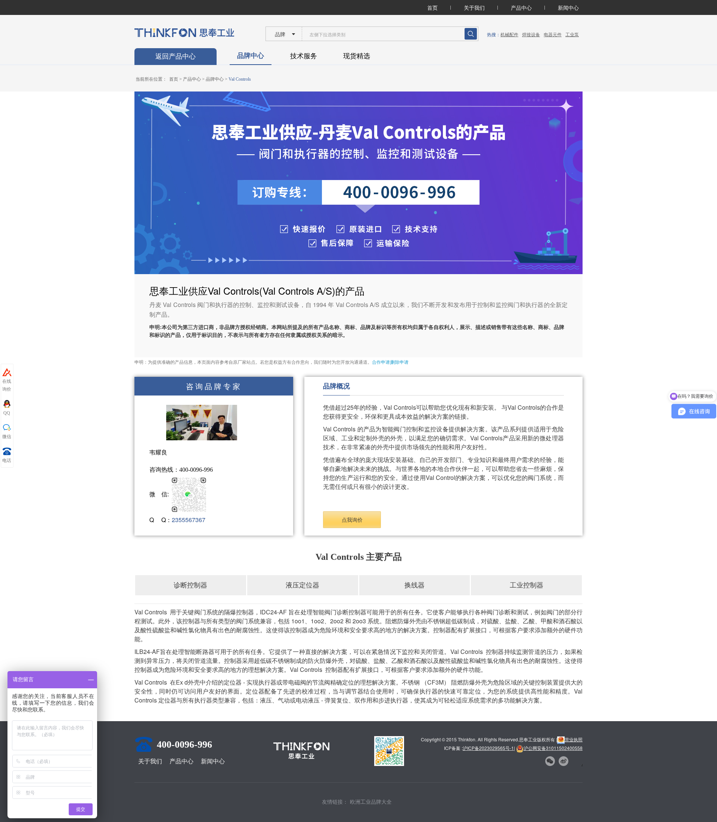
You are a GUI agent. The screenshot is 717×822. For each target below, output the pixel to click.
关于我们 (474, 7)
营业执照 (574, 739)
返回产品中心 (175, 56)
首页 (432, 7)
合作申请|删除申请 (390, 362)
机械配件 (509, 34)
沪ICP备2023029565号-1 (488, 748)
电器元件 (553, 34)
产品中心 (521, 7)
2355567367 (188, 519)
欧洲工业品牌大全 (371, 801)
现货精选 (356, 55)
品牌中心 (250, 55)
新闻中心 (568, 7)
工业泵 (572, 34)
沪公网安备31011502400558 (553, 748)
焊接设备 (531, 34)
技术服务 (303, 55)
